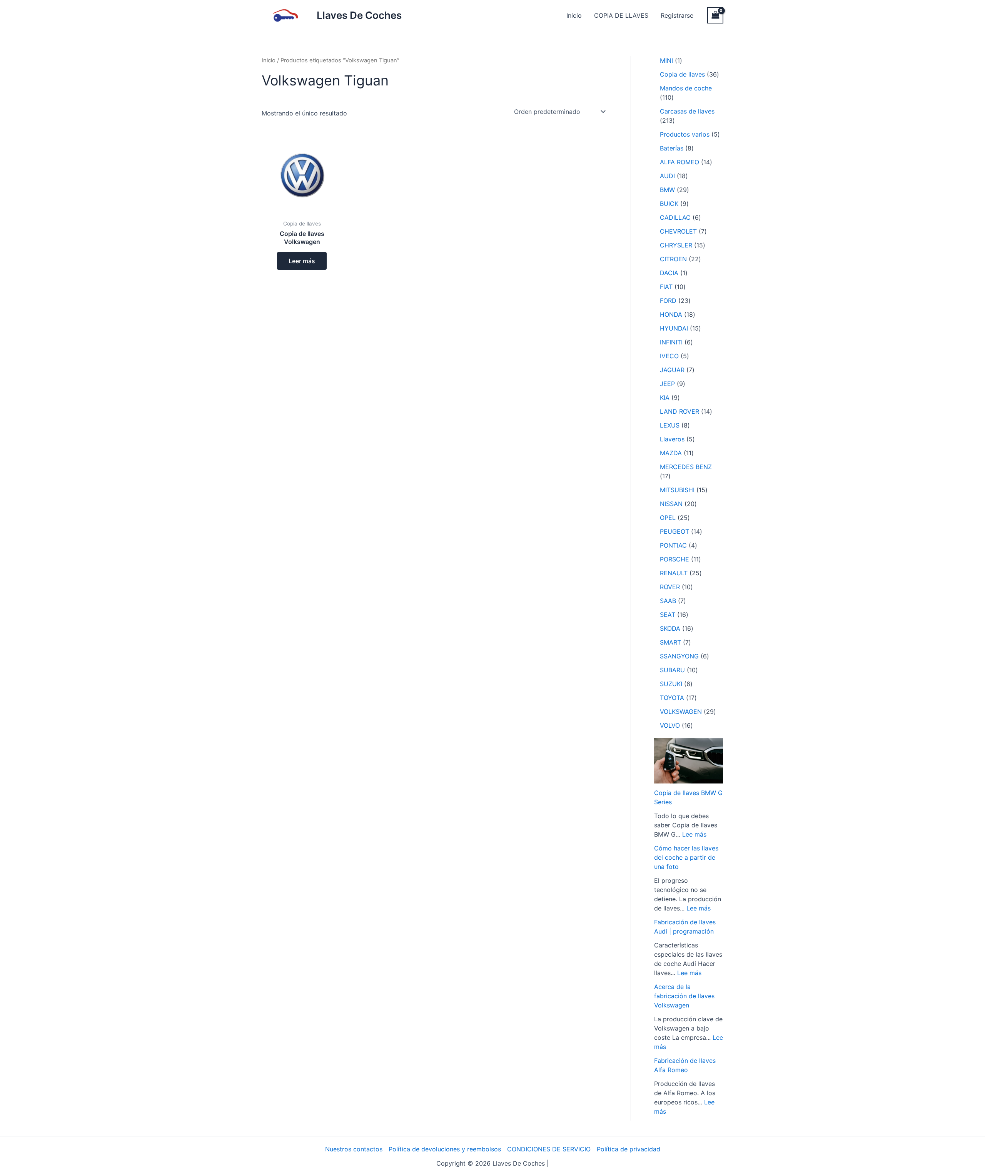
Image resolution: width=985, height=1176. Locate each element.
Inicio (574, 15)
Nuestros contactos (353, 1149)
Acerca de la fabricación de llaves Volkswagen (684, 996)
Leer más (302, 261)
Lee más (694, 834)
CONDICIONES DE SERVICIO (549, 1149)
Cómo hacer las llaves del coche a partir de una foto (686, 857)
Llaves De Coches (359, 15)
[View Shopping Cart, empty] (715, 15)
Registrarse (677, 15)
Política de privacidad (628, 1149)
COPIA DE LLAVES (621, 15)
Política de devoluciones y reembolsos (445, 1149)
